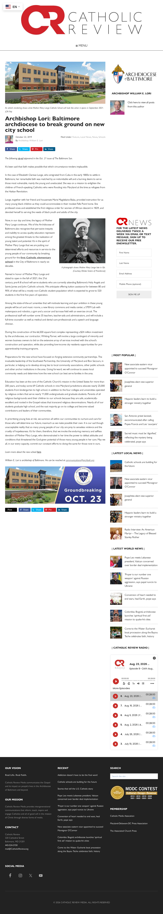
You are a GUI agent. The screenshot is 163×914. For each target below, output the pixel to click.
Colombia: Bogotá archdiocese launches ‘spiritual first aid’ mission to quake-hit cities (140, 615)
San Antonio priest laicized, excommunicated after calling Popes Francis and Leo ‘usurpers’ (141, 420)
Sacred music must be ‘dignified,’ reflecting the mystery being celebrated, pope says (140, 437)
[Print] (6, 510)
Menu (82, 45)
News (94, 137)
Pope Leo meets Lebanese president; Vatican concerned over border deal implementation (141, 561)
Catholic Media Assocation (122, 816)
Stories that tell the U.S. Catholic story (75, 788)
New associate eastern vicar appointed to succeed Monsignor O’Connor (141, 368)
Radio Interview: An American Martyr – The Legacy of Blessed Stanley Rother (140, 533)
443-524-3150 (11, 845)
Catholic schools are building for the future (77, 782)
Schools (102, 137)
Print (10, 510)
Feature (75, 137)
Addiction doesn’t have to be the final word (77, 775)
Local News (85, 137)
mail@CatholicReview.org (16, 849)
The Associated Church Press (123, 831)
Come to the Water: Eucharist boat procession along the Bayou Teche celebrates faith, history (141, 632)
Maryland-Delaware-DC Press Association (129, 823)
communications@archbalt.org (80, 460)
